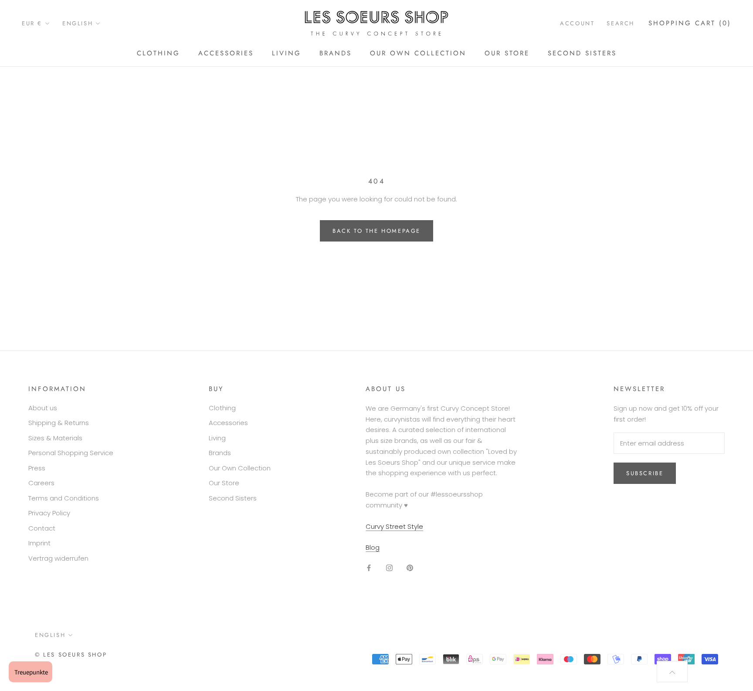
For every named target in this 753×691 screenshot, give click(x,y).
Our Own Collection (418, 53)
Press (36, 468)
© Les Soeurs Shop (71, 654)
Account (577, 23)
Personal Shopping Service (70, 452)
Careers (41, 482)
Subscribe (644, 473)
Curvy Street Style (394, 526)
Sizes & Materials (55, 438)
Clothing (158, 53)
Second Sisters (582, 53)
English (77, 23)
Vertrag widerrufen (58, 558)
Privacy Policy (49, 512)
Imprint (39, 543)
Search (620, 23)
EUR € (32, 23)
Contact (41, 528)
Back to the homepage (376, 231)
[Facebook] (369, 567)
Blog (373, 547)
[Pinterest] (410, 567)
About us (42, 407)
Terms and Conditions (63, 498)
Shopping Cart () (689, 23)
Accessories (226, 53)
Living (286, 53)
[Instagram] (389, 567)
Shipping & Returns (58, 422)
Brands (335, 53)
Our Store (507, 53)
